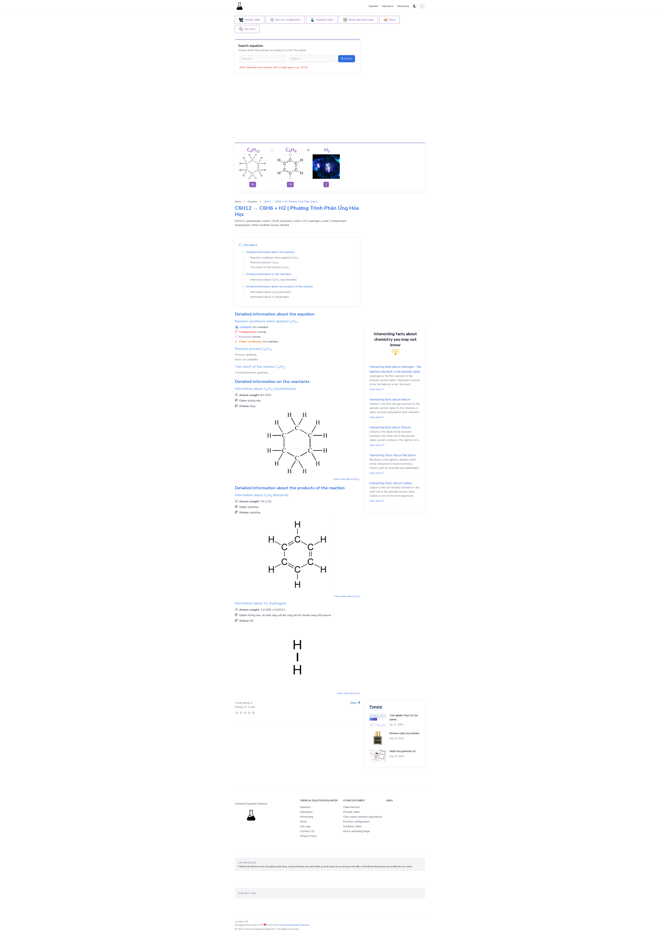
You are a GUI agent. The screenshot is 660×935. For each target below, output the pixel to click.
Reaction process (264, 262)
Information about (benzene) (270, 292)
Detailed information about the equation (270, 252)
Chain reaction (351, 807)
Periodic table (351, 812)
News (303, 821)
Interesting (403, 6)
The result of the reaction (269, 267)
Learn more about (346, 479)
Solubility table (352, 826)
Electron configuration (356, 821)
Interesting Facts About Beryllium (393, 455)
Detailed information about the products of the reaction (279, 286)
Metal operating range (356, 831)
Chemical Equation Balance (295, 925)
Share (354, 703)
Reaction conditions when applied (274, 258)
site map (305, 826)
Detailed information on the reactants (268, 274)
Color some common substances (362, 817)
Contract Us (307, 831)
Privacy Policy (308, 836)
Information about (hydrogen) (269, 297)
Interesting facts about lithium (390, 427)
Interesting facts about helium (390, 399)
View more (375, 389)
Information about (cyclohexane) (273, 280)
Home (238, 201)
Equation (373, 6)
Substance (388, 6)
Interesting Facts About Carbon (391, 483)
